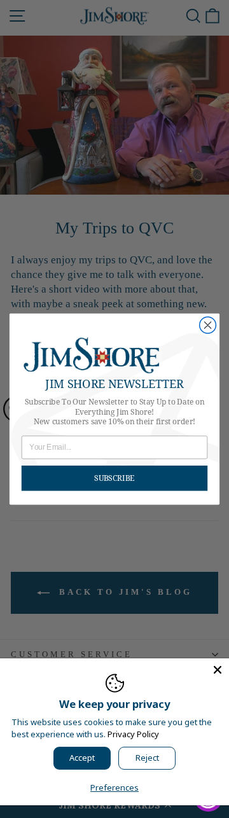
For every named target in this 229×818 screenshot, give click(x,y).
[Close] (217, 669)
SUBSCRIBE (114, 478)
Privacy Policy (133, 734)
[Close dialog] (208, 325)
